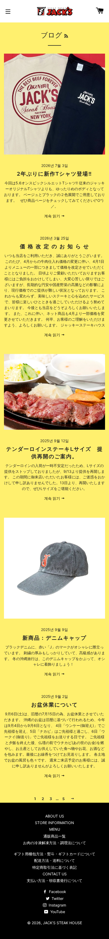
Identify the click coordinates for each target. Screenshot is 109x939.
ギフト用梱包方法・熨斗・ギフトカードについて (54, 854)
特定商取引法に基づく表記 (54, 867)
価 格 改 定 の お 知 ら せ (54, 246)
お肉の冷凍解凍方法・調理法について (54, 842)
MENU (54, 829)
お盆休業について (54, 705)
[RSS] (66, 36)
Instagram (57, 905)
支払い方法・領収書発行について (54, 880)
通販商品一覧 (54, 836)
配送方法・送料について (54, 860)
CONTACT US (55, 874)
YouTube (57, 911)
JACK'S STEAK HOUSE (62, 923)
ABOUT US (54, 816)
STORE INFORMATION (54, 822)
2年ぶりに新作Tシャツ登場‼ (54, 174)
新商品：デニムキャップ (54, 638)
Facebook (57, 891)
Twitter (57, 898)
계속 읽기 (52, 216)
